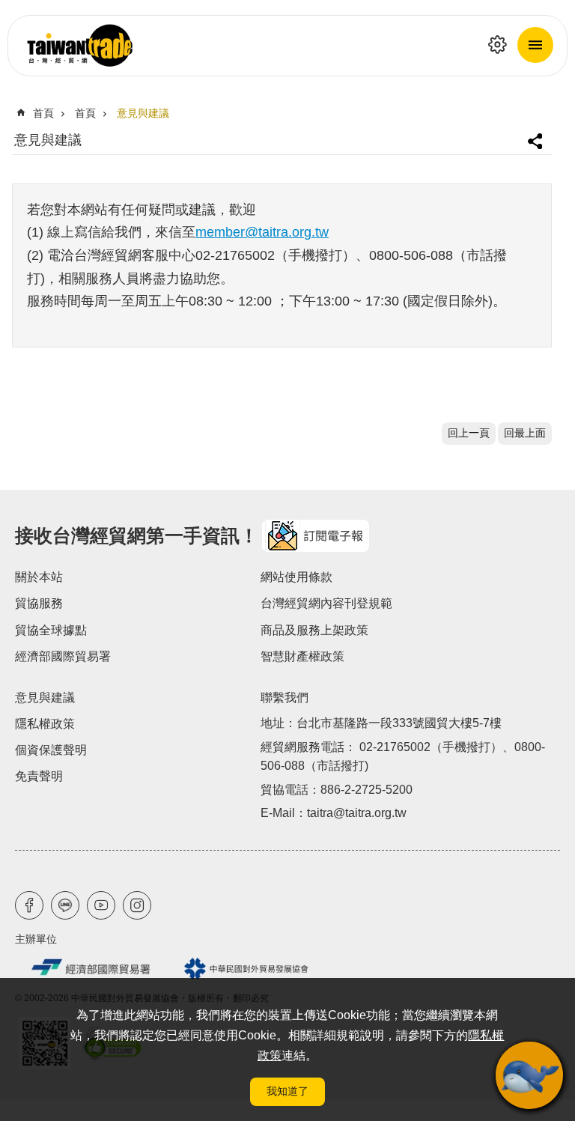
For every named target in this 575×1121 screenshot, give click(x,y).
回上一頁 (469, 433)
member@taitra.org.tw (262, 232)
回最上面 (525, 433)
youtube (101, 905)
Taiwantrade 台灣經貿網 (287, 45)
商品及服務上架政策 (314, 630)
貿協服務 (39, 603)
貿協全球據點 (51, 630)
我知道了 (287, 1091)
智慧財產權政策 (302, 656)
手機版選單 (535, 45)
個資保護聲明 (51, 750)
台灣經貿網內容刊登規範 (326, 603)
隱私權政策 (45, 723)
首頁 (43, 113)
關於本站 (39, 577)
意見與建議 (143, 113)
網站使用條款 (296, 577)
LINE (65, 905)
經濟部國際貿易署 (63, 656)
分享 (537, 135)
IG (137, 905)
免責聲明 (39, 776)
